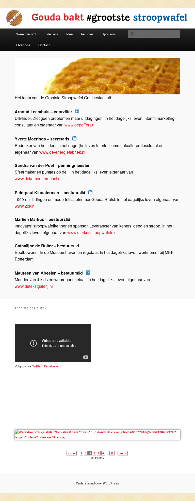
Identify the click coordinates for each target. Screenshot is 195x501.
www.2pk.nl (25, 206)
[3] (28, 90)
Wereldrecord (26, 34)
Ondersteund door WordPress (97, 483)
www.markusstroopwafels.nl (92, 232)
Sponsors (109, 34)
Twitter (37, 366)
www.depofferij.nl (79, 125)
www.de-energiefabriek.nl (62, 152)
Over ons (23, 44)
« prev (71, 453)
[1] (19, 90)
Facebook (50, 366)
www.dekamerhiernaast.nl (38, 178)
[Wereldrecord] (97, 437)
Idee (69, 34)
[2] (24, 90)
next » (122, 453)
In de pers (50, 34)
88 (112, 453)
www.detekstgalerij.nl (34, 286)
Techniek (87, 34)
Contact (44, 44)
